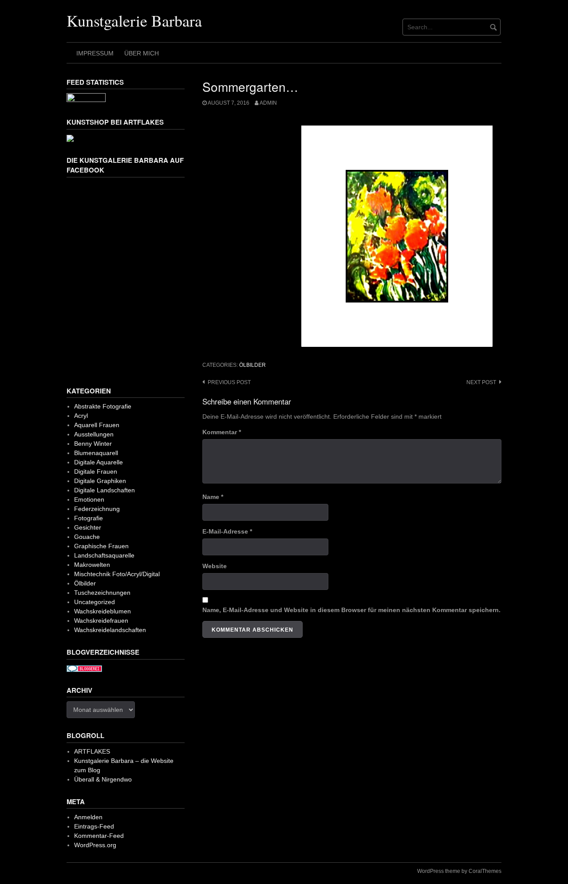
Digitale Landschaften (104, 490)
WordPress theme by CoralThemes (459, 871)
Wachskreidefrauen (101, 620)
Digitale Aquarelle (98, 462)
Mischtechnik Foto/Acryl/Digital (117, 574)
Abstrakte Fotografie (102, 406)
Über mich (141, 53)
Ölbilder (252, 365)
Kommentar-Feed (99, 835)
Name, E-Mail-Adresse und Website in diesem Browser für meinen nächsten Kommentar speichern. (351, 609)
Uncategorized (94, 601)
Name (212, 496)
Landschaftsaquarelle (104, 555)
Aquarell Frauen (96, 424)
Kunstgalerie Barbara (134, 20)
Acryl (81, 415)
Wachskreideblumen (102, 611)
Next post (481, 382)
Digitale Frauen (95, 471)
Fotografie (88, 518)
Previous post (229, 382)
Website (214, 566)
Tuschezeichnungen (102, 592)
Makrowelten (92, 564)
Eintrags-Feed (94, 826)
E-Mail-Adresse (227, 531)
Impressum (95, 53)
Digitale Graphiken (100, 480)
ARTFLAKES (92, 751)
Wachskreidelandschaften (110, 629)
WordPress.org (95, 845)
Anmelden (88, 817)
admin (268, 103)
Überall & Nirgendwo (103, 779)
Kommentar (221, 432)
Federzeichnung (97, 508)
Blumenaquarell (96, 452)
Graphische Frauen (101, 546)
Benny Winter (93, 443)
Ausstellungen (94, 434)
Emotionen (89, 499)
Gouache (87, 536)
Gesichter (87, 527)
